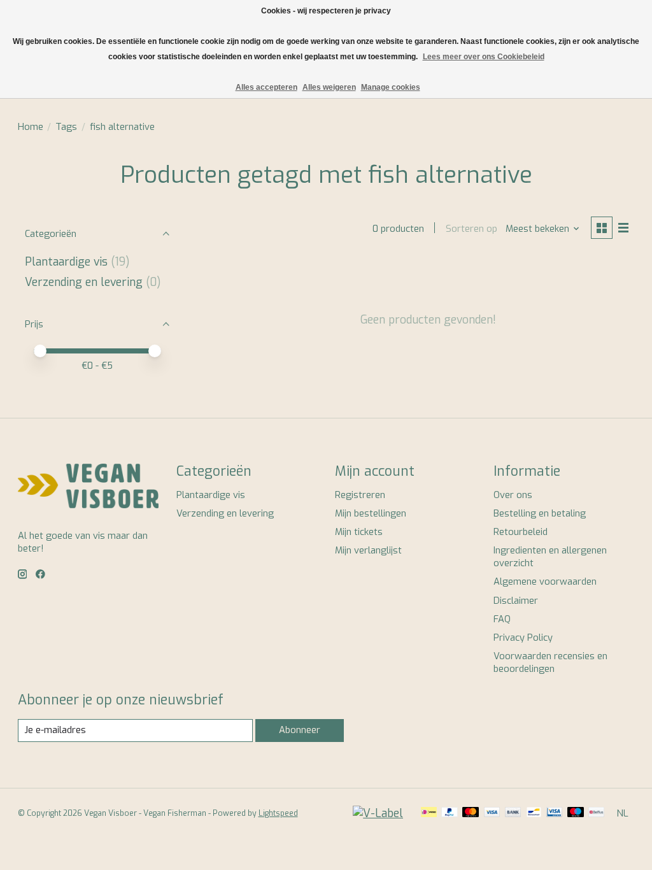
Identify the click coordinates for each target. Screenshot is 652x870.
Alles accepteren (266, 87)
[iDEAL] (429, 813)
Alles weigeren (329, 87)
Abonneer (299, 730)
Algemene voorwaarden (545, 581)
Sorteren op (471, 228)
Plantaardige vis (66, 261)
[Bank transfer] (513, 813)
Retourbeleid (520, 531)
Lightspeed (278, 813)
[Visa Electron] (554, 813)
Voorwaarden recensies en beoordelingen (550, 662)
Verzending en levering (84, 282)
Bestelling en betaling (539, 513)
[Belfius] (596, 813)
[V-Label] (378, 813)
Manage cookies (390, 87)
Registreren (360, 494)
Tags (66, 126)
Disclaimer (515, 600)
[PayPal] (449, 813)
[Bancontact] (534, 813)
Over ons (512, 494)
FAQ (502, 619)
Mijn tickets (359, 531)
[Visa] (492, 813)
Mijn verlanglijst (368, 550)
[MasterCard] (470, 813)
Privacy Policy (523, 637)
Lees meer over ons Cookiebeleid (483, 56)
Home (30, 126)
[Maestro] (575, 813)
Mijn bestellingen (370, 513)
